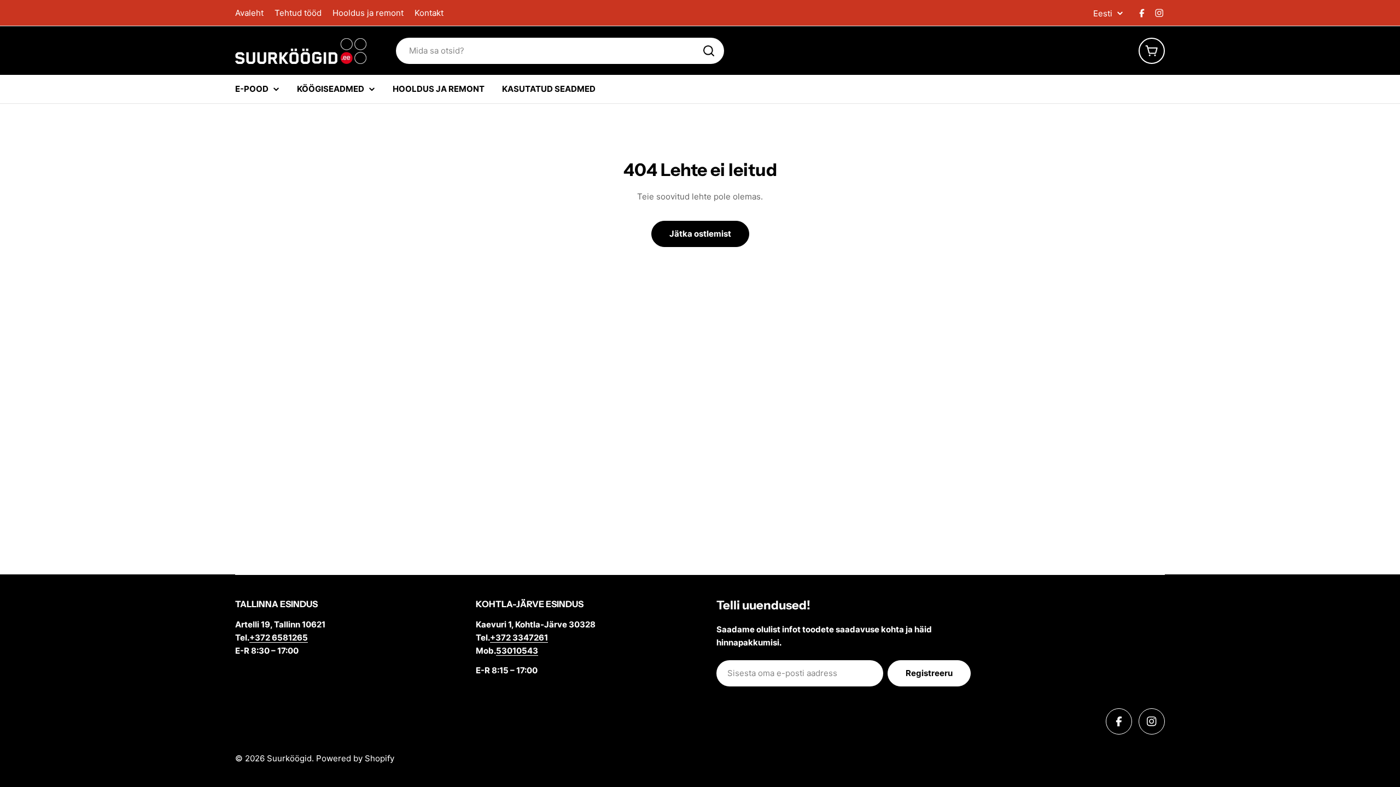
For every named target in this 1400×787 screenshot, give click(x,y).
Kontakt (429, 13)
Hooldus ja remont (368, 13)
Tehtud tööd (298, 13)
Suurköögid (289, 758)
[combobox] (560, 51)
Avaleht (249, 13)
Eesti (1102, 13)
